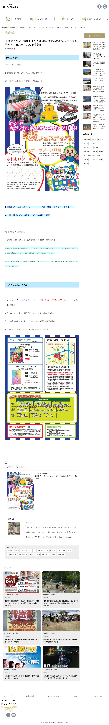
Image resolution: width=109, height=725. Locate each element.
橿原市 (86, 159)
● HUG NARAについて (99, 696)
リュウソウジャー (35, 554)
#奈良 (17, 550)
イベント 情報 (61, 550)
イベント (52, 550)
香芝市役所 (61, 554)
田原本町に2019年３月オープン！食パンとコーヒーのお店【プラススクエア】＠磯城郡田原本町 (99, 99)
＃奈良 (86, 163)
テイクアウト (88, 147)
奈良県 (101, 151)
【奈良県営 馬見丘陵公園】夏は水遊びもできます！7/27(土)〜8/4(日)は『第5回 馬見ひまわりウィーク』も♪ (60, 603)
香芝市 (54, 554)
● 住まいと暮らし (54, 696)
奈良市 (95, 151)
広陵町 (99, 155)
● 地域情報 (30, 696)
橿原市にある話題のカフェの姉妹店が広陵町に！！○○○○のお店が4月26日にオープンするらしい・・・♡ (99, 90)
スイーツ (92, 143)
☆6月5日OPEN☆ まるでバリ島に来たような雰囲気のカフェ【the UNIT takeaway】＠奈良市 (99, 72)
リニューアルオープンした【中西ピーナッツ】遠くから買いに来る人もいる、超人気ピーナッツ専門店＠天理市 (99, 46)
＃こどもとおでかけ (96, 159)
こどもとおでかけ (26, 550)
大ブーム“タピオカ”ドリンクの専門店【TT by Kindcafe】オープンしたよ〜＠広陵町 (99, 56)
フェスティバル (23, 554)
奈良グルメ (87, 151)
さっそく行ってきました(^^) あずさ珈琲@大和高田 (99, 63)
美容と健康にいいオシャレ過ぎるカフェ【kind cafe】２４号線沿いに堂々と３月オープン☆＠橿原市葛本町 (99, 118)
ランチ (96, 147)
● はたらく (73, 696)
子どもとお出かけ (89, 155)
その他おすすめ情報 (49, 594)
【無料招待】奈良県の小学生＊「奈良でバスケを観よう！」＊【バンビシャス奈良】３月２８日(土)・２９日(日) (21, 603)
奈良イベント (46, 554)
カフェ (86, 143)
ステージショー (11, 554)
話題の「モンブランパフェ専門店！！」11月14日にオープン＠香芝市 (99, 126)
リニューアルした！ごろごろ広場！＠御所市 (99, 79)
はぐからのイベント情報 (11, 594)
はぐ (34, 550)
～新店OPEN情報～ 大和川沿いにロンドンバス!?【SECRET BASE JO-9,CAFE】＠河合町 (99, 108)
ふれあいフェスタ (43, 550)
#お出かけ (10, 550)
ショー (69, 550)
